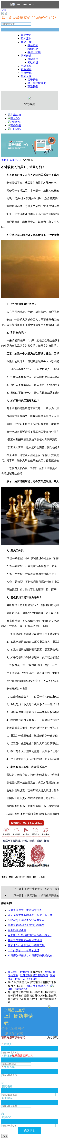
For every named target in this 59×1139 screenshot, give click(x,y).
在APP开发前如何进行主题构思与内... (29, 935)
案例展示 (26, 69)
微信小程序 (34, 52)
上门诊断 (15, 129)
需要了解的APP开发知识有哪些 (26, 925)
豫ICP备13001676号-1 (38, 985)
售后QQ (15, 118)
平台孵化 (26, 72)
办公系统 (26, 66)
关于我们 (33, 79)
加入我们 (13, 972)
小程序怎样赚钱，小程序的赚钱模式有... (31, 955)
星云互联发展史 (37, 83)
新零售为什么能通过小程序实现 (26, 945)
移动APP (33, 48)
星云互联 (26, 76)
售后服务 (37, 972)
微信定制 (33, 45)
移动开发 (26, 42)
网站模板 (33, 62)
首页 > (5, 160)
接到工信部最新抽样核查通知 (25, 940)
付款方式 (20, 978)
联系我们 (33, 86)
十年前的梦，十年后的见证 (23, 950)
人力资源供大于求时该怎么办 (25, 910)
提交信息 (29, 1130)
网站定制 (50, 972)
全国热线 (15, 121)
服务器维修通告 (17, 930)
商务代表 (15, 125)
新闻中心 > (15, 160)
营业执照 (32, 978)
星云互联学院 (40, 975)
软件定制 (26, 38)
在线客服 (15, 114)
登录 (4, 10)
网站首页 (26, 35)
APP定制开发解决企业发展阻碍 (26, 920)
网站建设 (26, 55)
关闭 (5, 1135)
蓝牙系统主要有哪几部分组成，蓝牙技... (31, 915)
